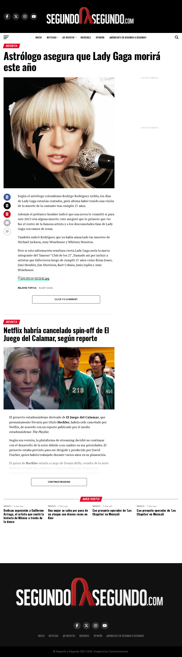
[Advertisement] (150, 102)
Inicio (38, 37)
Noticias (51, 37)
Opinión (100, 37)
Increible (86, 37)
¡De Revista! (68, 37)
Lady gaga (46, 288)
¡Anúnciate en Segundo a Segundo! (127, 37)
